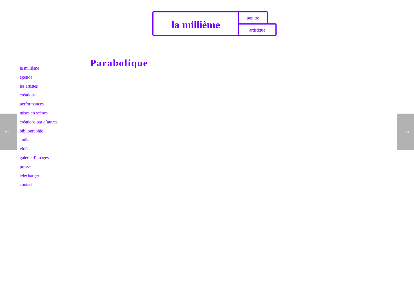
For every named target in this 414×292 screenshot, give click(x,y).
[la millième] (39, 14)
